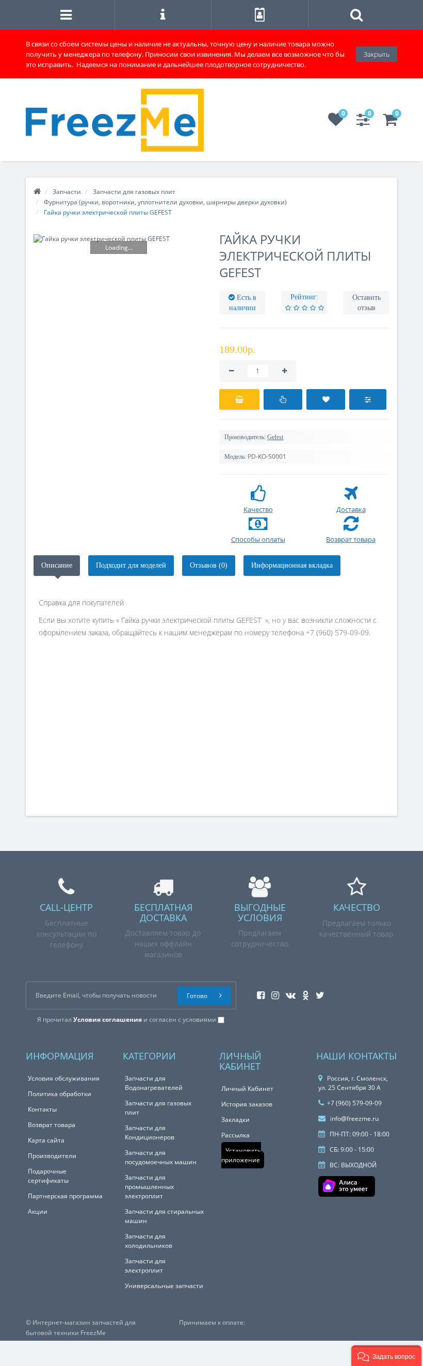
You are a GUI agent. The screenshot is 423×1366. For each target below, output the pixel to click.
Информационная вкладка (292, 565)
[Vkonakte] (288, 992)
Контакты (42, 1109)
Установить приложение (241, 1155)
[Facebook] (258, 992)
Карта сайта (46, 1140)
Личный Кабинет (247, 1088)
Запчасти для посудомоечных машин (161, 1157)
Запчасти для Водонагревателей (154, 1083)
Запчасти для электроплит (145, 1266)
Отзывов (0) (208, 565)
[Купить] (239, 399)
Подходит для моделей (131, 565)
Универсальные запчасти (164, 1285)
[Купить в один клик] (283, 399)
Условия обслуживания (64, 1078)
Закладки (235, 1119)
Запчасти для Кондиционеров (149, 1132)
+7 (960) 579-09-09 (354, 1103)
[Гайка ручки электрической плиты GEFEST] (119, 238)
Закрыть (376, 54)
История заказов (246, 1104)
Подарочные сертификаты (48, 1176)
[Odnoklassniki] (303, 992)
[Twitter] (317, 992)
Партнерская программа (65, 1196)
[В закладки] (325, 399)
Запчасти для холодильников (148, 1241)
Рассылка (235, 1135)
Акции (37, 1211)
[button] (386, 1355)
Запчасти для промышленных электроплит (149, 1186)
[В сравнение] (367, 399)
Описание (56, 565)
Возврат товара (51, 1124)
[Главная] (37, 191)
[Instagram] (272, 992)
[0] (336, 122)
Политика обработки (59, 1093)
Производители (52, 1155)
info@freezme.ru (354, 1118)
